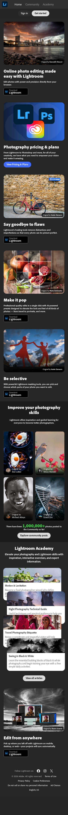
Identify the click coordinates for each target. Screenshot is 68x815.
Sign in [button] (24, 13)
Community (32, 4)
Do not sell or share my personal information (28, 785)
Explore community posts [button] (34, 535)
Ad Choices (55, 785)
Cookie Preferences (41, 780)
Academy (48, 4)
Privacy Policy (24, 780)
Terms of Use (50, 776)
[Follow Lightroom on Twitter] (51, 771)
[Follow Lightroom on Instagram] (45, 771)
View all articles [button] (34, 678)
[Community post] (18, 453)
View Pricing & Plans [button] (17, 164)
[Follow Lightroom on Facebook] (38, 771)
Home (18, 4)
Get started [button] (40, 13)
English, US (34, 789)
